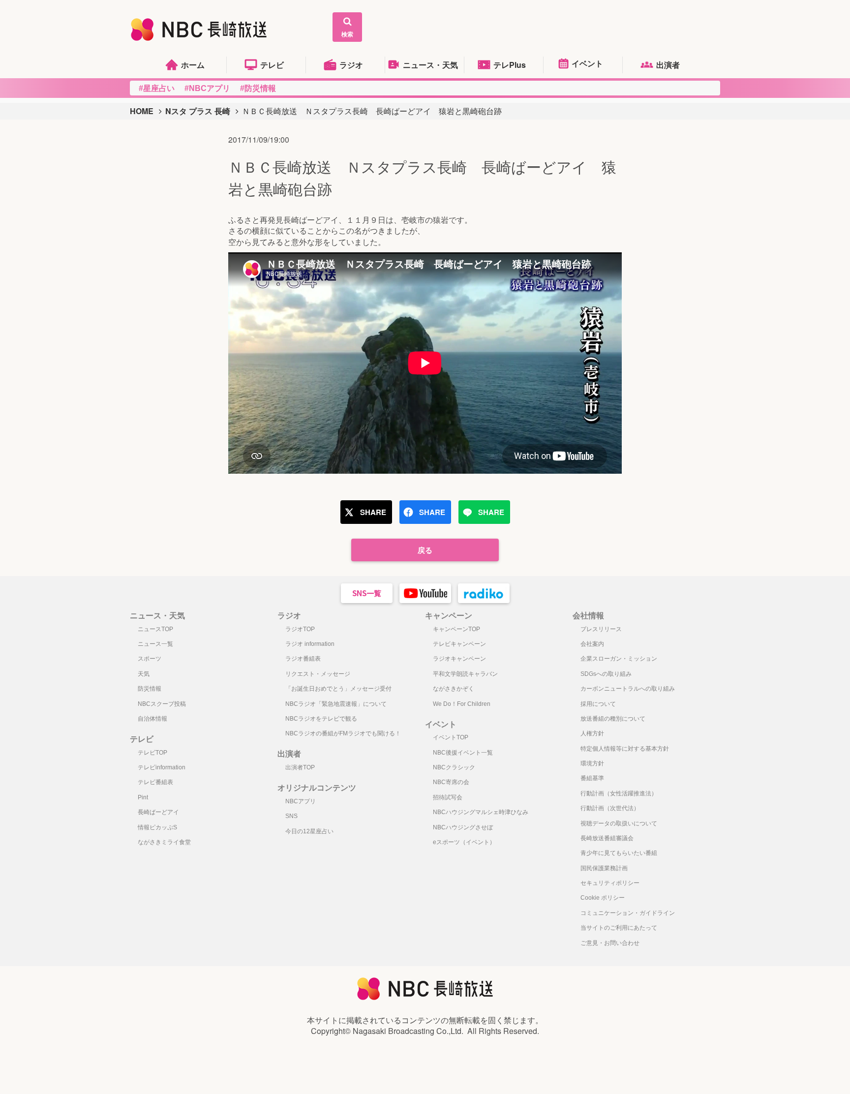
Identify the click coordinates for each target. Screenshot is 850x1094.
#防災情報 (258, 88)
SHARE (373, 512)
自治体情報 (152, 718)
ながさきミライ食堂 (164, 842)
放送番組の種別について (612, 718)
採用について (598, 703)
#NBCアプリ (207, 88)
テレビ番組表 (155, 782)
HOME (141, 111)
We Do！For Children (461, 703)
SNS (291, 816)
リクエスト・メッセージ (317, 673)
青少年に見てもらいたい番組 (618, 853)
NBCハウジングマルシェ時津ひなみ (480, 812)
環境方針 (592, 763)
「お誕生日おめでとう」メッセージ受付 (338, 688)
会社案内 (592, 643)
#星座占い (157, 88)
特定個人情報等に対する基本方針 (624, 748)
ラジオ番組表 (303, 658)
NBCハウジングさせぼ (463, 827)
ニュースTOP (155, 629)
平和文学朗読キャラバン (465, 673)
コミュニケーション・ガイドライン (627, 913)
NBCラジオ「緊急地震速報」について (336, 703)
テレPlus (509, 64)
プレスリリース (601, 629)
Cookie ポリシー (602, 897)
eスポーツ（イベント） (464, 842)
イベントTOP (450, 737)
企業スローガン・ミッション (618, 658)
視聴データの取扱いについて (618, 823)
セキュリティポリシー (609, 883)
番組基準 (592, 778)
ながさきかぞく (453, 688)
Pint (143, 797)
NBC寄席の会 (451, 782)
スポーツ (149, 658)
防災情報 (149, 688)
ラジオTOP (300, 629)
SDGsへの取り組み (606, 673)
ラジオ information (309, 643)
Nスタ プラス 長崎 (197, 111)
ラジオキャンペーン (459, 658)
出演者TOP (300, 767)
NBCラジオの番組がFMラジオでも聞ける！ (343, 733)
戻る (425, 550)
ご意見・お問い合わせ (609, 943)
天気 (144, 673)
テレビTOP (152, 752)
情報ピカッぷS (157, 827)
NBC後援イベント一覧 (463, 752)
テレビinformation (161, 767)
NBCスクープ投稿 (162, 703)
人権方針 (592, 733)
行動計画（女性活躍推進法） (618, 793)
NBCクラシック (454, 767)
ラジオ (351, 64)
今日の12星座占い (309, 831)
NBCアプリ (300, 801)
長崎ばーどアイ (158, 812)
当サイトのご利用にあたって (618, 927)
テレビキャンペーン (459, 643)
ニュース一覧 (155, 643)
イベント (587, 63)
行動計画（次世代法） (609, 808)
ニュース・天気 (430, 64)
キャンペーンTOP (456, 629)
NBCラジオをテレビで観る (321, 718)
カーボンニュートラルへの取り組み (627, 688)
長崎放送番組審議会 (607, 838)
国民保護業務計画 (604, 868)
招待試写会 (447, 797)
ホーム (193, 64)
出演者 (668, 64)
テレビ (272, 64)
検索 (347, 34)
